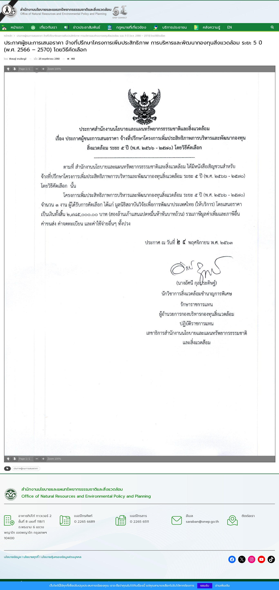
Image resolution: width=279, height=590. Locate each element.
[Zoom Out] (37, 69)
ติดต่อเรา (248, 515)
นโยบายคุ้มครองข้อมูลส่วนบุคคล (61, 557)
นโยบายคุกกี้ (31, 557)
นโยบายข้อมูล (12, 557)
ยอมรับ (204, 585)
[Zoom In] (43, 69)
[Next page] (15, 69)
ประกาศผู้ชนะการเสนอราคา (26, 468)
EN (229, 27)
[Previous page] (8, 69)
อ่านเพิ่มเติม (222, 585)
